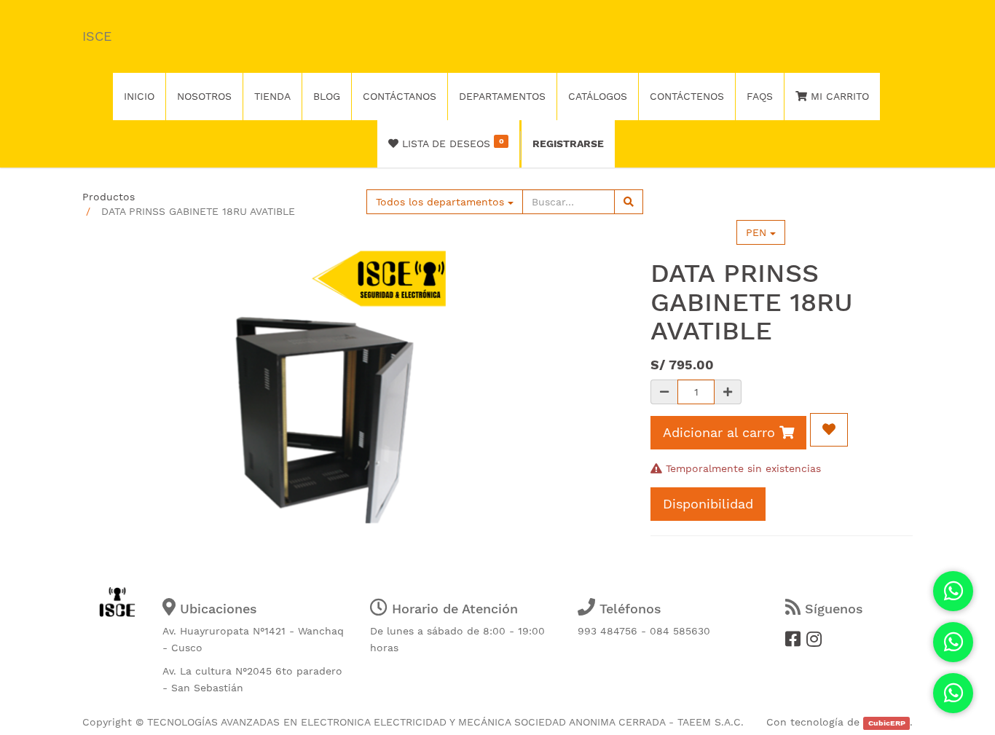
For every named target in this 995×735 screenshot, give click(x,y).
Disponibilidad (708, 503)
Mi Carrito (838, 96)
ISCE (96, 36)
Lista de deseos (450, 142)
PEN (758, 232)
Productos (108, 197)
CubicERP (886, 723)
